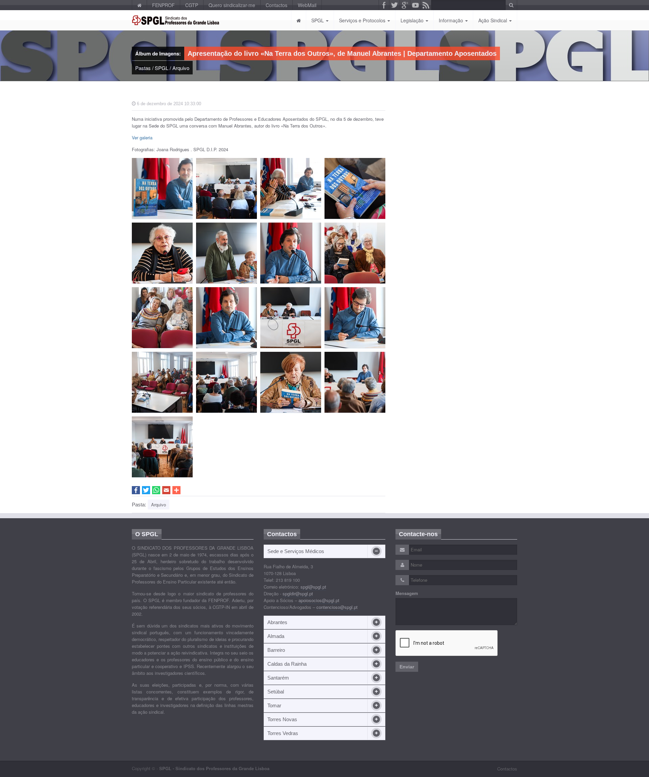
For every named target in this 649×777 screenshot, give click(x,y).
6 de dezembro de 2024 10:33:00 (168, 103)
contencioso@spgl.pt (337, 607)
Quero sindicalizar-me (232, 5)
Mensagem (406, 593)
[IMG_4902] (354, 253)
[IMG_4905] (290, 317)
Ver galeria (142, 137)
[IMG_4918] (226, 317)
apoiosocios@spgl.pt (318, 600)
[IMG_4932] (226, 382)
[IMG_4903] (162, 317)
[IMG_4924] (354, 317)
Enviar (407, 666)
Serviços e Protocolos (363, 20)
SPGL (318, 20)
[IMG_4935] (162, 382)
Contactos (276, 5)
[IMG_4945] (162, 447)
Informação (451, 20)
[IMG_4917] (162, 253)
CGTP (191, 5)
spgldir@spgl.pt (298, 593)
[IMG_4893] (226, 253)
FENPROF (163, 5)
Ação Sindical (493, 20)
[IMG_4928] (290, 382)
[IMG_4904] (354, 188)
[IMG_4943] (290, 253)
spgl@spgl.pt (313, 587)
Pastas (143, 67)
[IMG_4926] (162, 188)
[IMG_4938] (290, 188)
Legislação (413, 20)
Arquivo (180, 67)
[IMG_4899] (226, 188)
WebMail (307, 5)
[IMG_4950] (354, 382)
